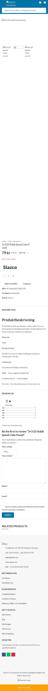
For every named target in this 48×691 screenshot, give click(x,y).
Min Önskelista (8, 634)
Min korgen (6, 624)
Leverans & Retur (9, 599)
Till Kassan (6, 629)
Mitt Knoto (6, 615)
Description (8, 310)
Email (5, 496)
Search (42, 10)
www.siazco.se (11, 562)
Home (4, 241)
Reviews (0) (8, 393)
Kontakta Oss (7, 583)
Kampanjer (17, 241)
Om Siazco (6, 578)
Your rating (7, 447)
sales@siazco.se (11, 557)
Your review (7, 456)
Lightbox (41, 38)
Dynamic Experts (35, 673)
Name (5, 486)
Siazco (10, 267)
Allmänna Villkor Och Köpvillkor (14, 603)
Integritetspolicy (8, 594)
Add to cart (24, 688)
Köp (9, 241)
